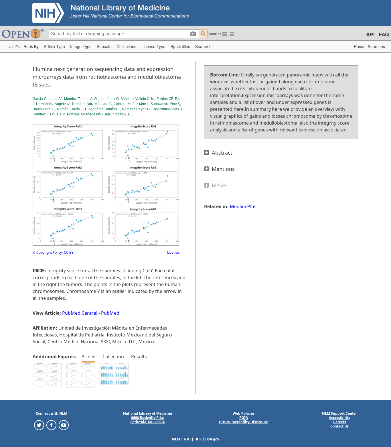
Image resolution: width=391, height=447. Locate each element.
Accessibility (339, 417)
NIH (187, 439)
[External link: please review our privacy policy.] (39, 424)
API (370, 34)
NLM (176, 439)
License (173, 252)
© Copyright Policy (47, 252)
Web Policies (243, 413)
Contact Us (339, 426)
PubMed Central (79, 313)
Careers (339, 422)
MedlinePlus (243, 206)
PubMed (110, 313)
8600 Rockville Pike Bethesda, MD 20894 (147, 419)
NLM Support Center (339, 413)
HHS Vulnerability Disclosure (243, 422)
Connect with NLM (51, 413)
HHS (198, 439)
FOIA (243, 417)
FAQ (384, 34)
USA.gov (212, 439)
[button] (31, 46)
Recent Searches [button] (369, 46)
